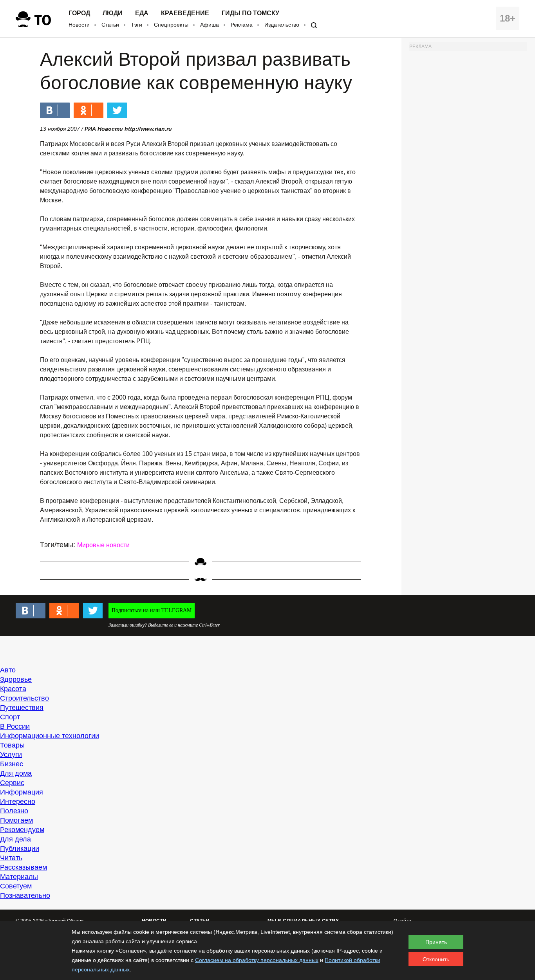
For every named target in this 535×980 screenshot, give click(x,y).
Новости (79, 25)
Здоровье (16, 679)
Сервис (12, 783)
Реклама (242, 25)
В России (15, 726)
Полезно (14, 811)
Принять (436, 942)
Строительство (24, 698)
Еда (141, 13)
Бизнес (11, 764)
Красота (13, 689)
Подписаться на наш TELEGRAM (152, 610)
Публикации (19, 848)
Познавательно (25, 895)
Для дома (16, 773)
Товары (12, 745)
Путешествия (21, 708)
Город (79, 13)
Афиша (209, 25)
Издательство (281, 25)
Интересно (17, 801)
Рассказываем (23, 867)
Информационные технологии (49, 736)
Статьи (110, 25)
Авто (8, 670)
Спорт (10, 717)
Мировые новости (103, 545)
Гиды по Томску (250, 13)
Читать (11, 858)
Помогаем (16, 820)
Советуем (16, 886)
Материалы (19, 877)
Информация (21, 792)
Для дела (15, 839)
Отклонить (436, 959)
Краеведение (185, 13)
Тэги (136, 25)
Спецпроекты (171, 25)
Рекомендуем (22, 830)
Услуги (11, 754)
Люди (113, 13)
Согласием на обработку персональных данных (256, 960)
